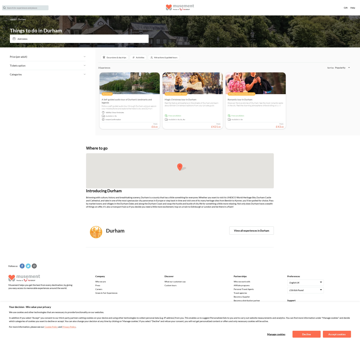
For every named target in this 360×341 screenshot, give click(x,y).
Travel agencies (240, 293)
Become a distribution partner (247, 300)
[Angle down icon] (56, 57)
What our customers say (175, 281)
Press (97, 285)
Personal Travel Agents (244, 289)
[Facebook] (22, 266)
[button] (114, 57)
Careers (98, 289)
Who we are (100, 281)
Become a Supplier (242, 297)
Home (13, 19)
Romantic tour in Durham (240, 99)
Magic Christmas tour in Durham (180, 99)
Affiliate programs (242, 285)
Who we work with (242, 281)
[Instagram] (34, 266)
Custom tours (170, 285)
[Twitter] (28, 266)
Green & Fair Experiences (106, 293)
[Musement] (180, 7)
